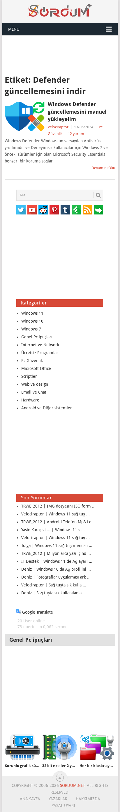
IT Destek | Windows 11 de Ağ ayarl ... (56, 561)
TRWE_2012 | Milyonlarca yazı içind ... (56, 553)
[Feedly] (76, 209)
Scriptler (29, 376)
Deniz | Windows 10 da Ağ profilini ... (56, 569)
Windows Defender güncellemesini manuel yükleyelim (77, 111)
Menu (14, 29)
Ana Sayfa (30, 799)
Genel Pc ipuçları (36, 337)
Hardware (30, 400)
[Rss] (87, 209)
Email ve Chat (33, 392)
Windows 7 (31, 329)
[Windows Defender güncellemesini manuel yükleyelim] (25, 116)
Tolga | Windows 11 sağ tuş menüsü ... (56, 545)
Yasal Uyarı (63, 805)
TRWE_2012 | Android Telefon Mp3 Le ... (58, 522)
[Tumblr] (65, 209)
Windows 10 (32, 321)
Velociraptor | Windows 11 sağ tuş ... (55, 514)
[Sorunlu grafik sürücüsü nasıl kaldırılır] (22, 747)
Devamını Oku (103, 168)
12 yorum (76, 133)
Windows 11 (32, 313)
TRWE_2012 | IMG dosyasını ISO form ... (58, 506)
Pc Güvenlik (32, 360)
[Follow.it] (98, 209)
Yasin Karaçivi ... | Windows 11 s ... (53, 529)
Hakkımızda (88, 799)
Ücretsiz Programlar (39, 352)
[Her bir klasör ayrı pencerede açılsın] (97, 747)
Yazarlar (58, 799)
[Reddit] (43, 209)
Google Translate (37, 612)
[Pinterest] (54, 209)
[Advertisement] (60, 54)
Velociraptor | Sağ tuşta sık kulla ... (53, 585)
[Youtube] (32, 209)
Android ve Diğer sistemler (46, 408)
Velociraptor (58, 127)
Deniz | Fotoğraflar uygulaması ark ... (56, 577)
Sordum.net (72, 785)
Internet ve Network (40, 344)
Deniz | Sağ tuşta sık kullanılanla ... (53, 593)
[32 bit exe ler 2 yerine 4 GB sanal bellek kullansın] (59, 747)
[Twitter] (21, 209)
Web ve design (34, 384)
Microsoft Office (36, 368)
